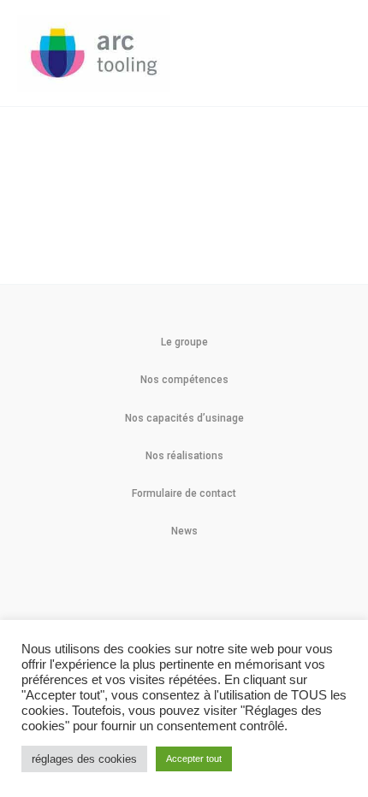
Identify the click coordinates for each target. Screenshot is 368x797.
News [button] (184, 531)
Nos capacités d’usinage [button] (184, 418)
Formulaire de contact (184, 493)
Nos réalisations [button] (184, 456)
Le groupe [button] (184, 342)
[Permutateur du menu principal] (332, 53)
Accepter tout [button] (194, 758)
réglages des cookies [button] (84, 759)
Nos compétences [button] (184, 380)
